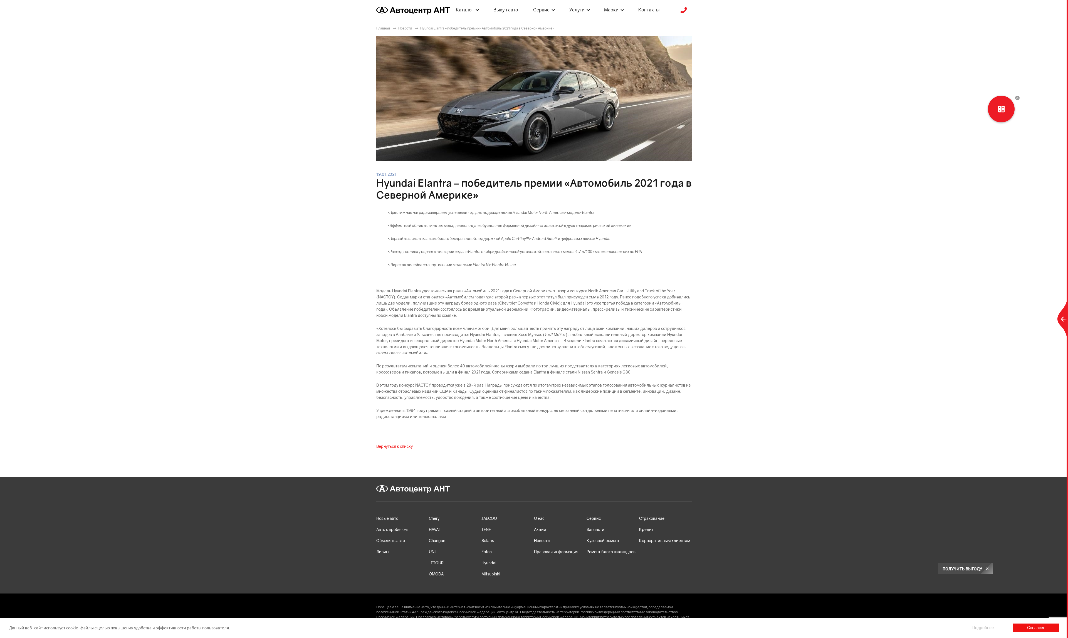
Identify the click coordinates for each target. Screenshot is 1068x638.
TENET (487, 529)
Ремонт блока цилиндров (611, 551)
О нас (539, 518)
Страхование (651, 518)
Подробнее (983, 627)
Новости (542, 540)
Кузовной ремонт (603, 540)
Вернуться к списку (394, 446)
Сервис (541, 10)
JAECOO (489, 518)
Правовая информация (556, 551)
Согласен (1036, 627)
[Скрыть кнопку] (1017, 98)
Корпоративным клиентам (664, 540)
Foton (486, 551)
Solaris (487, 540)
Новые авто (387, 518)
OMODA (436, 574)
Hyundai (488, 562)
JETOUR (436, 562)
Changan (437, 540)
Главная (383, 28)
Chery (434, 518)
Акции (540, 529)
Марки (611, 10)
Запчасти (595, 529)
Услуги (577, 10)
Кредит (646, 529)
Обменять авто (390, 540)
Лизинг (383, 551)
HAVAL (435, 529)
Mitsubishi (490, 574)
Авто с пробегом (391, 529)
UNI (432, 551)
